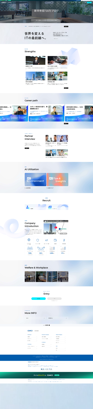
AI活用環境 (43, 344)
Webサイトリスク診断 (45, 365)
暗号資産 (55, 381)
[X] (83, 2)
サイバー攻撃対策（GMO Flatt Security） (46, 366)
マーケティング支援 (45, 381)
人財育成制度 (57, 338)
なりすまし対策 (51, 366)
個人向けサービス (58, 381)
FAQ (56, 350)
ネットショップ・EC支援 (35, 381)
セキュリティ (42, 381)
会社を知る (65, 2)
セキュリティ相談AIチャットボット (51, 365)
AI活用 (76, 2)
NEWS (56, 348)
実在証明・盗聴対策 (29, 366)
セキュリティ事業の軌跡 (56, 366)
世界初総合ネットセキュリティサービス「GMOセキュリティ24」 (33, 365)
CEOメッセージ (29, 338)
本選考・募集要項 (44, 336)
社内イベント (57, 342)
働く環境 (72, 2)
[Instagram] (82, 2)
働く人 (69, 2)
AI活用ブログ (43, 346)
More (65, 26)
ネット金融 (53, 381)
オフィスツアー (57, 340)
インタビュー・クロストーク (31, 346)
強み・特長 (29, 340)
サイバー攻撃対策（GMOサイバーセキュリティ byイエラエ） (37, 366)
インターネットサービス (30, 381)
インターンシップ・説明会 (45, 338)
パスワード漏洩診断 (41, 365)
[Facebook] (85, 2)
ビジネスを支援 (38, 381)
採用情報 (79, 2)
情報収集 (50, 381)
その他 (60, 381)
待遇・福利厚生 (58, 336)
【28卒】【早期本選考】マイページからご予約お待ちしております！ (42, 26)
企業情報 (29, 336)
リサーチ (48, 381)
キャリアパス (29, 348)
